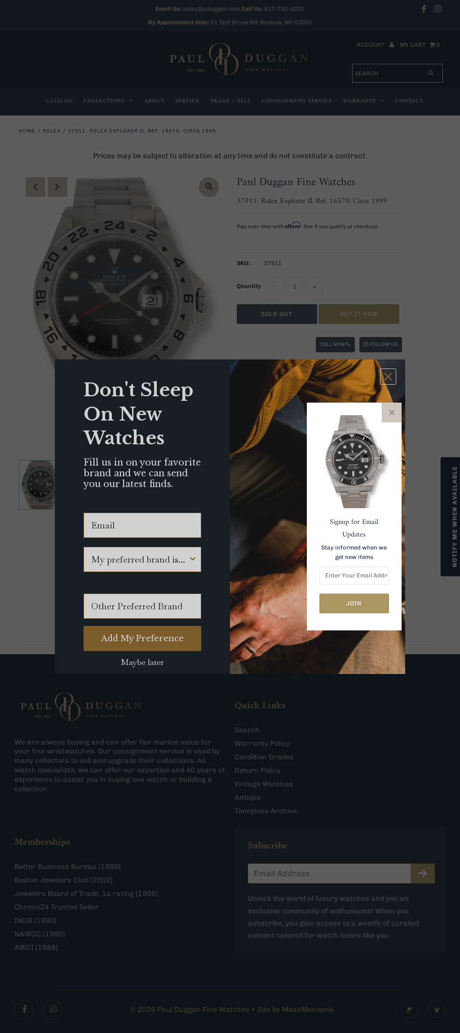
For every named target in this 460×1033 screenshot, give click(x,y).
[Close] (392, 412)
